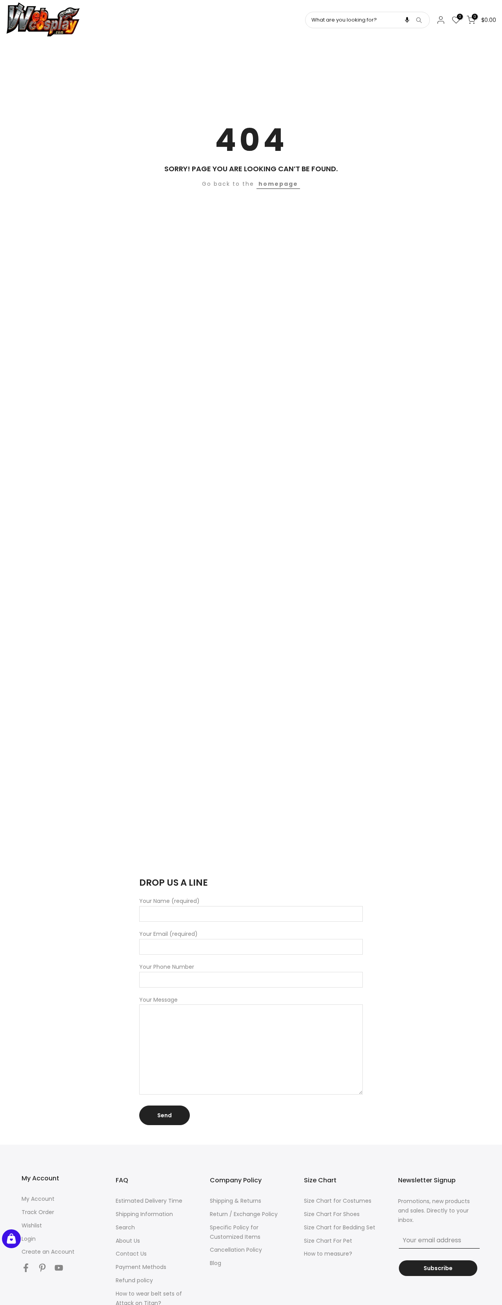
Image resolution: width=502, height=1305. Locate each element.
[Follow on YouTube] (59, 1267)
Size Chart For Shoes (332, 1214)
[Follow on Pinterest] (42, 1267)
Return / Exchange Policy (244, 1214)
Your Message (158, 1000)
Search (125, 1227)
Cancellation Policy (236, 1250)
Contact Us (131, 1254)
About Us (128, 1241)
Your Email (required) (168, 934)
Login (29, 1239)
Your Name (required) (169, 901)
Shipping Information (144, 1214)
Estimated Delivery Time (149, 1201)
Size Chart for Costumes (337, 1201)
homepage (278, 184)
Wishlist (32, 1225)
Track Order (38, 1212)
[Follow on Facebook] (26, 1267)
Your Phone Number (166, 967)
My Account (38, 1199)
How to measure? (328, 1254)
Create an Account (48, 1252)
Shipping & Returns (235, 1201)
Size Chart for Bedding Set (339, 1227)
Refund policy (134, 1280)
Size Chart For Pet (328, 1241)
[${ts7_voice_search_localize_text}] (407, 20)
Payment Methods (141, 1267)
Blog (215, 1263)
